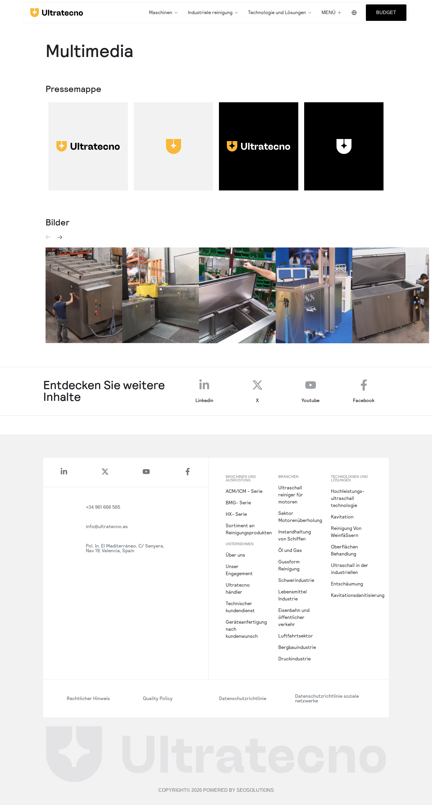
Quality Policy (158, 698)
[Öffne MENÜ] (339, 12)
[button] (48, 237)
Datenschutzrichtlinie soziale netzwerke (327, 698)
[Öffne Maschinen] (176, 12)
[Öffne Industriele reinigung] (236, 12)
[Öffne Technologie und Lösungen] (309, 12)
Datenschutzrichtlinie (242, 698)
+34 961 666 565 (103, 507)
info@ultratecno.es (107, 526)
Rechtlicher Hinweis (88, 698)
